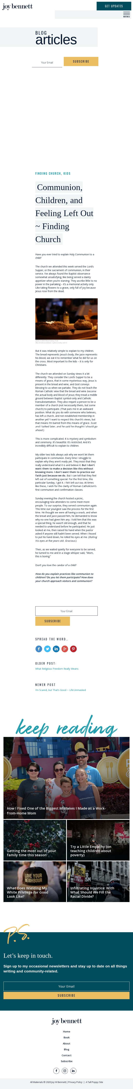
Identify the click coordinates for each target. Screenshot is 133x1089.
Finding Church (48, 173)
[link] (66, 1032)
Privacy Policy (75, 1082)
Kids (67, 173)
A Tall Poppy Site (94, 1082)
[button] (126, 13)
